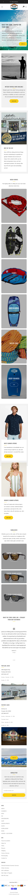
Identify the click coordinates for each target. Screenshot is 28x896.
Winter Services (5, 868)
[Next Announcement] (25, 2)
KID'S (2, 813)
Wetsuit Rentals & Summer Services (10, 865)
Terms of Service (5, 853)
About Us (3, 843)
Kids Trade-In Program (6, 873)
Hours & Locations (5, 840)
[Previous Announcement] (3, 2)
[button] (12, 49)
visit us (14, 757)
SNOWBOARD (5, 818)
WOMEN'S (3, 811)
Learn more (14, 101)
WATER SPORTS (5, 823)
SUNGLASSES (4, 828)
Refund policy (4, 855)
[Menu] (2, 7)
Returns (3, 848)
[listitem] (14, 2)
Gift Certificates (5, 870)
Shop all (23, 44)
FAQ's (2, 845)
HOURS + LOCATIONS (6, 833)
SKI (2, 816)
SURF (2, 821)
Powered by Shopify (14, 892)
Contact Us (4, 858)
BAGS (2, 831)
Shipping (3, 850)
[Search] (26, 7)
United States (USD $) (13, 882)
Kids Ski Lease (4, 875)
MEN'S (2, 808)
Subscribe (14, 795)
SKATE (3, 826)
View (14, 208)
